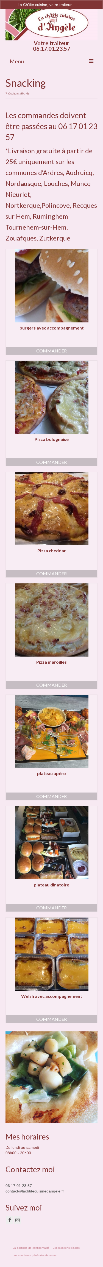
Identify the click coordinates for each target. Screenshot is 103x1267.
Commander (51, 350)
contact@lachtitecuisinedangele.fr (34, 1191)
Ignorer (79, 4)
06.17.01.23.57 (18, 1185)
